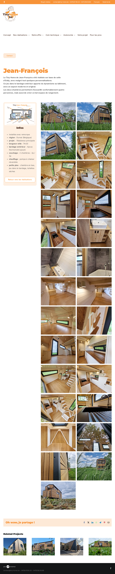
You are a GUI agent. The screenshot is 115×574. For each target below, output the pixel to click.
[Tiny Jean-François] (19, 104)
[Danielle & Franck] (71, 539)
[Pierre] (43, 539)
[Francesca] (14, 539)
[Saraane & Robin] (100, 539)
